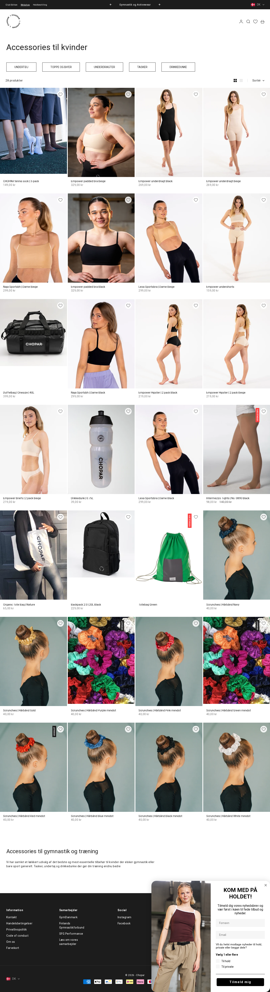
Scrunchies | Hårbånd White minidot (228, 816)
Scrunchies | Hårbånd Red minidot (24, 816)
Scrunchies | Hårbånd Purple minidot (93, 710)
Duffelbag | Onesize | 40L (18, 393)
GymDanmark (68, 917)
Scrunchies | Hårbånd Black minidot (160, 816)
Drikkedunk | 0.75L (82, 498)
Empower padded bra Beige (88, 181)
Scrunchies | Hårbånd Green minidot (228, 710)
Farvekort (12, 947)
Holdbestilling (40, 5)
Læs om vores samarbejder (68, 942)
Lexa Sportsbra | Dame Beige (157, 287)
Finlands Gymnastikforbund (71, 925)
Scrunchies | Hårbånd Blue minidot (92, 816)
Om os (10, 941)
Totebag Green (148, 605)
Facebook (124, 923)
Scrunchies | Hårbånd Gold (19, 710)
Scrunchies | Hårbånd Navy (222, 605)
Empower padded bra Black (88, 287)
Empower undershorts (220, 287)
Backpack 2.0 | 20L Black (86, 605)
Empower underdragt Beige (223, 181)
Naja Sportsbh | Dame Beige (20, 287)
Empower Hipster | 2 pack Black (158, 393)
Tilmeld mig (240, 982)
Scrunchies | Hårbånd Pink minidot (160, 710)
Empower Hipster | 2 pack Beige (225, 393)
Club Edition (12, 5)
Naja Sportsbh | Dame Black (88, 393)
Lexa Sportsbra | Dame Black (156, 498)
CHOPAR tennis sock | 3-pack (21, 181)
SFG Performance (71, 933)
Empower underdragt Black (156, 181)
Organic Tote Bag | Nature (19, 605)
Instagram (124, 917)
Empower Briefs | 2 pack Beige (22, 498)
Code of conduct (17, 935)
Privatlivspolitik (16, 929)
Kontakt (11, 917)
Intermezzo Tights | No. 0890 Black (227, 498)
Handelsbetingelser (19, 923)
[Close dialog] (265, 885)
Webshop (25, 5)
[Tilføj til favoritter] (60, 94)
